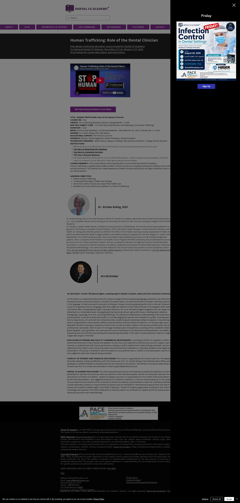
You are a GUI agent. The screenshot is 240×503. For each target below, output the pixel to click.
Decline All (216, 499)
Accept (229, 499)
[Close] (237, 499)
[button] (234, 5)
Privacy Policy (98, 499)
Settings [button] (205, 499)
